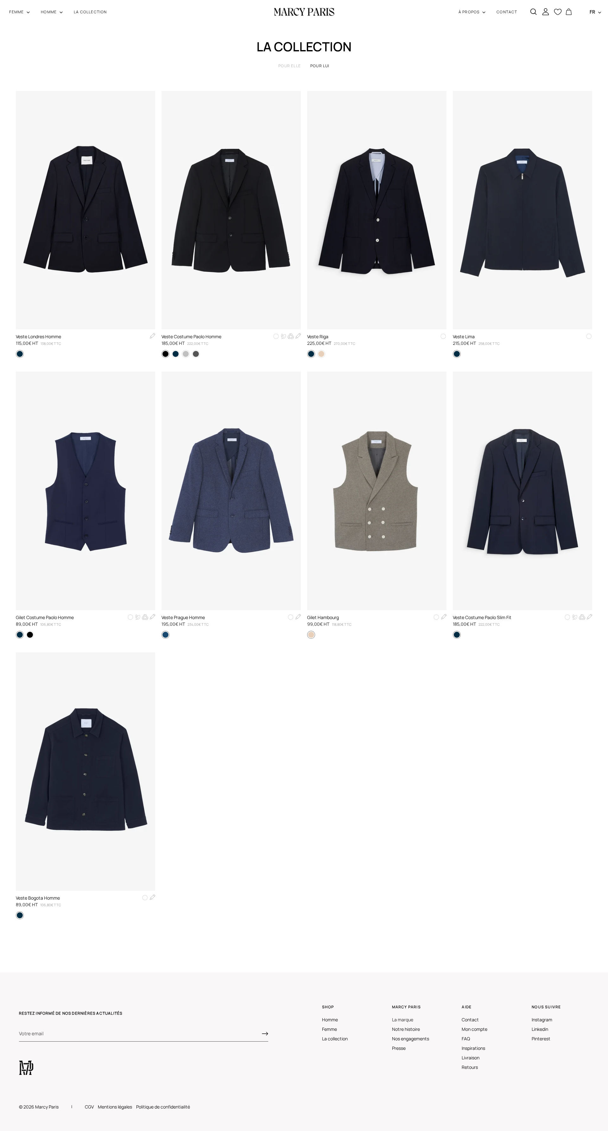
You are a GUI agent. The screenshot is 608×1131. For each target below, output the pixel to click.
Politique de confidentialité (163, 1107)
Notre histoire (406, 1029)
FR (592, 12)
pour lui (320, 65)
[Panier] (569, 12)
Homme (330, 1020)
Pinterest (541, 1039)
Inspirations (473, 1048)
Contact (470, 1020)
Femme (329, 1029)
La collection (335, 1039)
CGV (89, 1107)
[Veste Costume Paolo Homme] (231, 210)
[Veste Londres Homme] (85, 210)
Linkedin (540, 1029)
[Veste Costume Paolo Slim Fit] (522, 491)
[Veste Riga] (376, 210)
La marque (402, 1020)
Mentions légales (115, 1107)
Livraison (470, 1058)
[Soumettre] (265, 1034)
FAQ (466, 1039)
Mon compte (474, 1029)
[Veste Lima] (522, 210)
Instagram (542, 1020)
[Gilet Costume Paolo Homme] (85, 491)
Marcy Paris (47, 1107)
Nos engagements (410, 1039)
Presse (399, 1048)
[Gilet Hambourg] (376, 491)
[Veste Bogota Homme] (85, 771)
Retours (470, 1067)
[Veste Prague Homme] (231, 491)
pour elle (289, 65)
